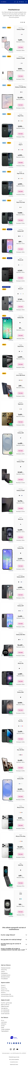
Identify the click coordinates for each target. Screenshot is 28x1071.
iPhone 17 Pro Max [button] (5, 990)
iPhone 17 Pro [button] (4, 989)
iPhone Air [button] (3, 987)
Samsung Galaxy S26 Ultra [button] (7, 996)
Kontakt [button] (3, 1025)
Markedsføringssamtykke (14, 1057)
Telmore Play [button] (4, 969)
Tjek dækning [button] (4, 1008)
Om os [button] (2, 1020)
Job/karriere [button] (4, 1022)
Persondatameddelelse (14, 1059)
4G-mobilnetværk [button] (5, 1010)
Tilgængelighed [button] (4, 1031)
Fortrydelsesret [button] (4, 978)
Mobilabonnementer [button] (5, 968)
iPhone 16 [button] (3, 992)
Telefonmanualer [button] (5, 1006)
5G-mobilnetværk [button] (5, 1011)
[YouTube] (17, 1049)
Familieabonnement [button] (5, 975)
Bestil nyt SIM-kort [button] (5, 1004)
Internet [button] (3, 971)
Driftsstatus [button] (3, 1023)
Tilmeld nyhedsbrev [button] (5, 1029)
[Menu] (26, 2)
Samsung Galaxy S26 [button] (6, 994)
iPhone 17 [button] (3, 985)
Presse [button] (2, 1027)
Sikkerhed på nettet (14, 1064)
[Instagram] (10, 1049)
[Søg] (15, 2)
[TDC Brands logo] (14, 1038)
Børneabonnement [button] (5, 976)
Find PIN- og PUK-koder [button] (6, 1002)
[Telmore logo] (3, 1)
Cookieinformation (14, 1062)
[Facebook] (14, 1049)
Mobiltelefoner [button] (4, 973)
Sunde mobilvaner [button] (5, 1013)
